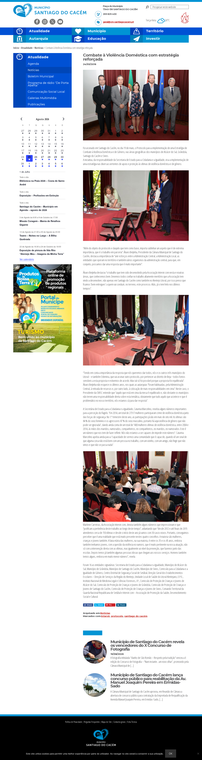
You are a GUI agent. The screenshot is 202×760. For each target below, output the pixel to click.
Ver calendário (27, 259)
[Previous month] (21, 119)
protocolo (117, 616)
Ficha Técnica (132, 721)
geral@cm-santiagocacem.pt (118, 22)
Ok (170, 753)
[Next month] (63, 119)
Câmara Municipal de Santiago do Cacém (50, 10)
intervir (105, 616)
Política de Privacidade (73, 721)
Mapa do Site (106, 721)
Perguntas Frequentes (92, 721)
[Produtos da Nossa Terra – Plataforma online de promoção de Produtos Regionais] (42, 292)
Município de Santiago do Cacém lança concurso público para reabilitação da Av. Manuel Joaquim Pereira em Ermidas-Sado (148, 680)
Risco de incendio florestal (185, 17)
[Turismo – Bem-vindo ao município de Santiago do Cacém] (42, 351)
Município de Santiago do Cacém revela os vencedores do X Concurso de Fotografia (147, 645)
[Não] (198, 753)
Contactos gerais (119, 721)
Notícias (105, 613)
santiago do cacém (135, 616)
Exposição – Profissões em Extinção (39, 195)
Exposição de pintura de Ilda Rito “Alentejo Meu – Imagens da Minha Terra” (42, 252)
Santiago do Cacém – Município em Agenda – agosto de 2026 (39, 208)
